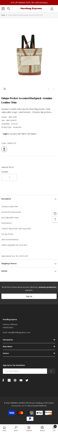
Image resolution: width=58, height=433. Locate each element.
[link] (16, 428)
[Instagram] (9, 380)
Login (5, 134)
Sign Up (29, 296)
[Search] (8, 8)
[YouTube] (21, 380)
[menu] (3, 8)
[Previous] (48, 89)
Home (3, 15)
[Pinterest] (15, 380)
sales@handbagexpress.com (19, 332)
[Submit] (51, 371)
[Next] (53, 89)
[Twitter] (27, 380)
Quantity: (4, 172)
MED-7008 (13, 117)
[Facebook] (3, 380)
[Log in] (51, 8)
